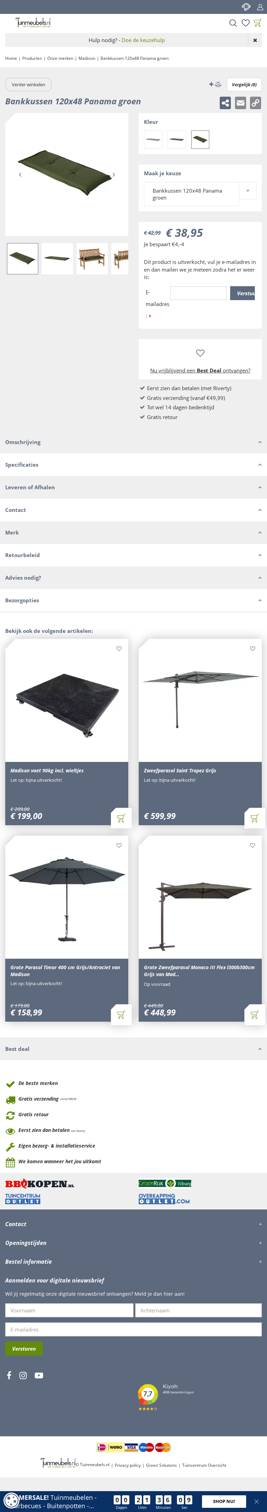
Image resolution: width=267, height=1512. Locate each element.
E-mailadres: (157, 304)
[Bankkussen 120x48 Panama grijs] (177, 139)
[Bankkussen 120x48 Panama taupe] (153, 139)
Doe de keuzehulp (143, 40)
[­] (9, 1396)
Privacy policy (128, 1465)
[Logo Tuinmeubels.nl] (33, 22)
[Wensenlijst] (245, 23)
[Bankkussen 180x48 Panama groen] (200, 139)
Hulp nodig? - (127, 40)
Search (232, 23)
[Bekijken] (258, 23)
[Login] (260, 7)
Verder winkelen (28, 84)
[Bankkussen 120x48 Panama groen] (66, 174)
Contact (246, 7)
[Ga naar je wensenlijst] (245, 23)
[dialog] (11, 1501)
